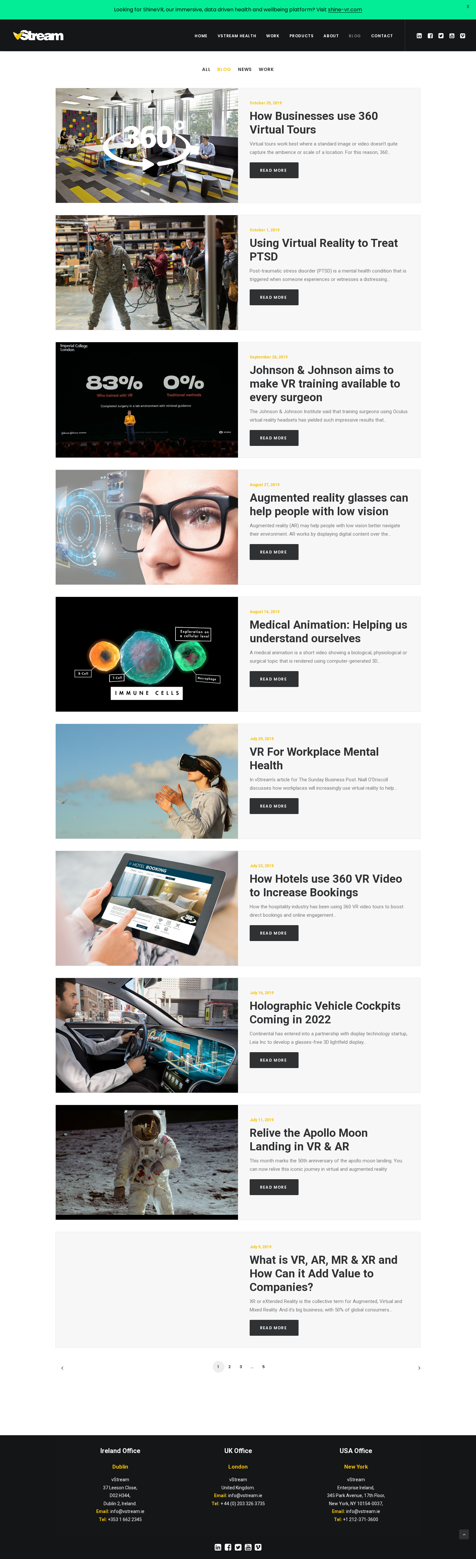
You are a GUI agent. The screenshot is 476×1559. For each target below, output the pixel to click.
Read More (274, 170)
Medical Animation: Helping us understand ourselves (328, 631)
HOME (201, 36)
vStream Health (237, 36)
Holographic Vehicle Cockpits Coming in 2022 (325, 1012)
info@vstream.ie (245, 1495)
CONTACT (382, 36)
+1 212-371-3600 (360, 1519)
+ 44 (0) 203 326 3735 (243, 1503)
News (245, 69)
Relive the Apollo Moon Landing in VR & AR (309, 1139)
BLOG (355, 36)
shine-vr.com (345, 9)
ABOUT (331, 36)
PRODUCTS (301, 36)
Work (266, 69)
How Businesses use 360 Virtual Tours (314, 123)
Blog (224, 69)
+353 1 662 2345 (125, 1519)
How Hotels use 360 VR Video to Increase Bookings (326, 885)
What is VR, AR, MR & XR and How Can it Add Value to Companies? (324, 1273)
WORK (272, 36)
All (206, 69)
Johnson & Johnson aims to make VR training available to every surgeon (325, 384)
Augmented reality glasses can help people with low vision (329, 504)
